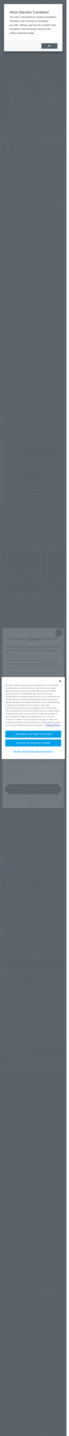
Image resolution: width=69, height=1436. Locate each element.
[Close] (60, 681)
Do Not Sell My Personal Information (33, 751)
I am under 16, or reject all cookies (33, 734)
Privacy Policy (53, 725)
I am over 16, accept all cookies (33, 743)
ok (49, 46)
